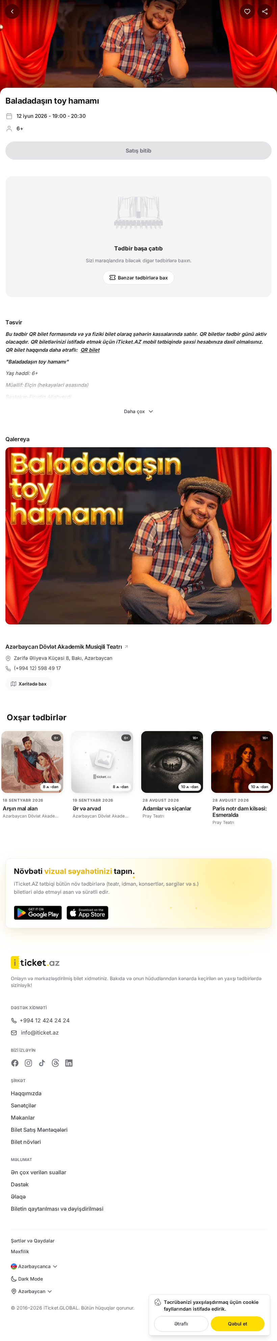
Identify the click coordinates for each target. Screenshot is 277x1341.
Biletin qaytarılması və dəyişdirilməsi (57, 1208)
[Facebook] (15, 1063)
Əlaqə (18, 1196)
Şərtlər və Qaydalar (32, 1240)
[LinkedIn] (69, 1063)
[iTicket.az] (138, 962)
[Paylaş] (264, 11)
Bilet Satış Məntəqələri (39, 1129)
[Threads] (55, 1063)
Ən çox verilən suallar (38, 1172)
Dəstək (20, 1184)
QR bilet (89, 350)
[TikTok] (42, 1063)
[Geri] (12, 11)
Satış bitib (138, 150)
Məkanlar (23, 1117)
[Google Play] (38, 913)
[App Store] (87, 913)
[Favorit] (247, 11)
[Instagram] (28, 1063)
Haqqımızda (26, 1093)
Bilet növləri (26, 1141)
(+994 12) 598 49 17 (37, 668)
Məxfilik (20, 1251)
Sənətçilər (23, 1105)
